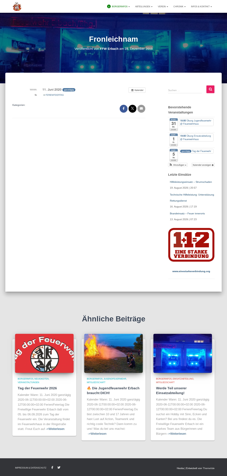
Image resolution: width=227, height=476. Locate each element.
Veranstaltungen (28, 382)
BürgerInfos (25, 379)
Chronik (178, 6)
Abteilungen (143, 6)
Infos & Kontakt (200, 6)
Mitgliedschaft (96, 382)
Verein (162, 6)
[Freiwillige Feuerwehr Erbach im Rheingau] (17, 6)
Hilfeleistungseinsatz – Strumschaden (191, 181)
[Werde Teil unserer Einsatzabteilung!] (182, 353)
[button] (129, 6)
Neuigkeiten (41, 379)
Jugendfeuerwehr (115, 379)
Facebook (52, 468)
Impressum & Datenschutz (30, 468)
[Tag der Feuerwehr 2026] (44, 353)
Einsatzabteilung (183, 379)
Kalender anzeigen (202, 164)
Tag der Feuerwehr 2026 (37, 388)
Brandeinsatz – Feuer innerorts (187, 213)
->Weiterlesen (55, 429)
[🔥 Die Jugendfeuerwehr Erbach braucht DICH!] (113, 353)
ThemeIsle (209, 468)
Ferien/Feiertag (54, 94)
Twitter (59, 468)
